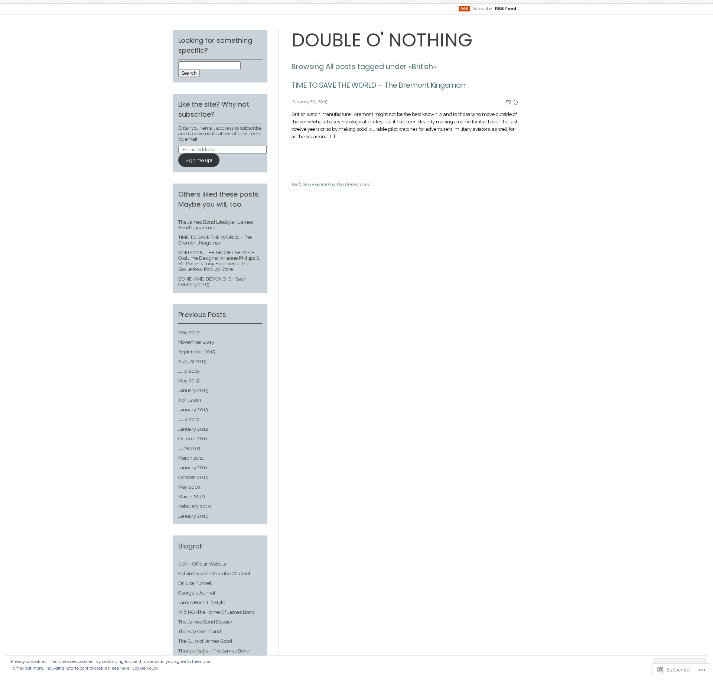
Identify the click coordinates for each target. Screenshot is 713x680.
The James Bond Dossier (205, 622)
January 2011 (193, 467)
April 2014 (189, 400)
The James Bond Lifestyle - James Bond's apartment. (215, 224)
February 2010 (194, 506)
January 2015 (193, 390)
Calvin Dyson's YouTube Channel (214, 573)
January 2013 (193, 409)
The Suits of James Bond (205, 641)
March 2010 (191, 496)
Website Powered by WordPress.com (330, 184)
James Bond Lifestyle (201, 602)
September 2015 (196, 351)
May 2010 (189, 487)
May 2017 (188, 332)
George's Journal (196, 593)
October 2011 (193, 438)
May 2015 (188, 380)
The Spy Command (199, 631)
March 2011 (191, 458)
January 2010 (193, 516)
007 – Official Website (202, 564)
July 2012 (188, 419)
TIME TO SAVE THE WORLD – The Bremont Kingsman (378, 85)
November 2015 (196, 342)
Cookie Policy (145, 668)
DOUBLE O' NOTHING (382, 40)
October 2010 (193, 477)
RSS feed (505, 8)
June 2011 (189, 448)
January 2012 (193, 429)
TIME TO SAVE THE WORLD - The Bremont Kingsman (215, 240)
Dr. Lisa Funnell (195, 583)
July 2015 (188, 371)
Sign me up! (198, 160)
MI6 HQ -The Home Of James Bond (216, 612)
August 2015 (192, 361)
